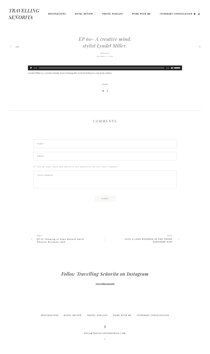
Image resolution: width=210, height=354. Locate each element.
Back (17, 46)
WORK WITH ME (141, 14)
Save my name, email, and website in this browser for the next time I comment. (77, 167)
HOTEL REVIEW (84, 14)
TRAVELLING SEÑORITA (24, 13)
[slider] (177, 67)
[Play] (31, 68)
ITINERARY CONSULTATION (176, 14)
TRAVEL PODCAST (112, 14)
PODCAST (104, 53)
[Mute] (172, 68)
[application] (105, 67)
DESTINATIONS (57, 14)
